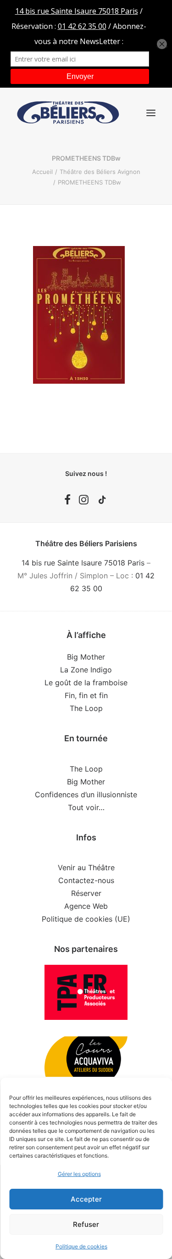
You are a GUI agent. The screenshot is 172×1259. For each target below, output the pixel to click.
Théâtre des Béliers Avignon (100, 171)
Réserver (86, 893)
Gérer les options (79, 1173)
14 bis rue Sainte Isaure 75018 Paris (83, 562)
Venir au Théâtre (86, 867)
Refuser (86, 1224)
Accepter (86, 1199)
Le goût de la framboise (86, 682)
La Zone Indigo (86, 669)
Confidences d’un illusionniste (86, 794)
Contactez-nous (86, 880)
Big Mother (86, 656)
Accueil (42, 171)
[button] (151, 113)
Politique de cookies (81, 1246)
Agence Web (86, 906)
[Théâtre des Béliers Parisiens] (68, 112)
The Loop (86, 708)
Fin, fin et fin (86, 695)
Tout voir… (86, 807)
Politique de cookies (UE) (86, 918)
